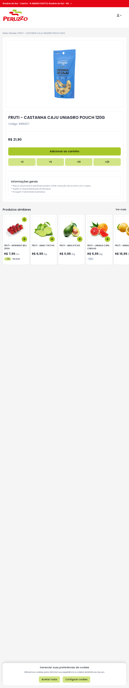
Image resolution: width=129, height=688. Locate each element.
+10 (79, 162)
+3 (22, 162)
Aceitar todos (49, 679)
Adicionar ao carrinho (64, 151)
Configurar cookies (76, 679)
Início (5, 33)
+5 (50, 162)
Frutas (13, 33)
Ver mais (121, 209)
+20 (107, 162)
